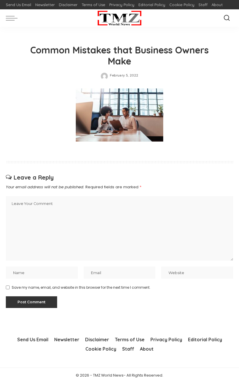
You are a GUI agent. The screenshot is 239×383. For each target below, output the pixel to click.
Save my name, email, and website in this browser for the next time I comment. (81, 287)
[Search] (226, 18)
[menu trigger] (13, 18)
